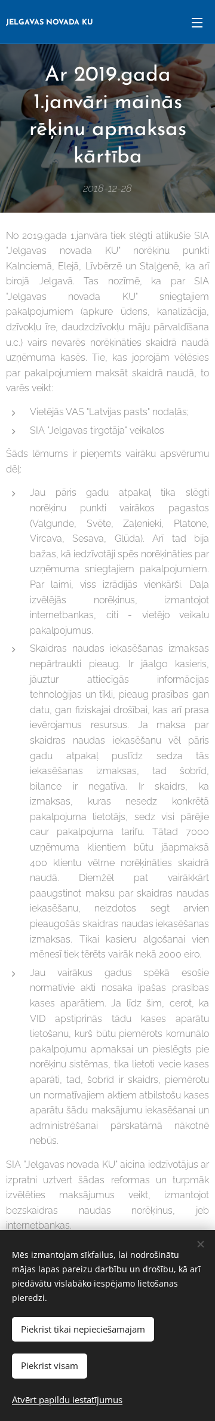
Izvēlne (197, 22)
